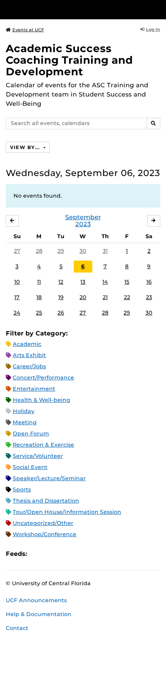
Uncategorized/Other (43, 523)
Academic (27, 343)
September (83, 217)
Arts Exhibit (29, 355)
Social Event (30, 467)
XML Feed (76, 554)
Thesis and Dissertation (46, 500)
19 (61, 297)
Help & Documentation (38, 614)
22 (127, 297)
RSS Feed (63, 554)
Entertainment (34, 388)
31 (105, 250)
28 (39, 250)
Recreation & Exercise (43, 444)
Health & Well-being (41, 399)
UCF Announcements (36, 600)
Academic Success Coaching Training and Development (69, 60)
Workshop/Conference (44, 534)
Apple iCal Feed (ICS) (37, 554)
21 (105, 297)
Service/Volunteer (38, 455)
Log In (153, 29)
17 (17, 297)
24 (17, 312)
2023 (83, 224)
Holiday (23, 411)
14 (105, 281)
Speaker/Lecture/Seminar (49, 478)
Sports (22, 489)
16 (149, 281)
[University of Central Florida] (59, 9)
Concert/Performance (43, 377)
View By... (26, 147)
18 (39, 297)
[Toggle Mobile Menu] (158, 9)
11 (39, 281)
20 (83, 297)
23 (149, 297)
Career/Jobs (29, 366)
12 (60, 281)
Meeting (25, 422)
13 (82, 281)
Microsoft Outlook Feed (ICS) (50, 554)
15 (126, 281)
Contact (17, 628)
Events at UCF (28, 29)
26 (61, 312)
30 (83, 250)
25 (39, 312)
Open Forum (31, 433)
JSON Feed (89, 554)
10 (17, 281)
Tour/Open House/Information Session (67, 511)
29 (61, 250)
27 (17, 250)
